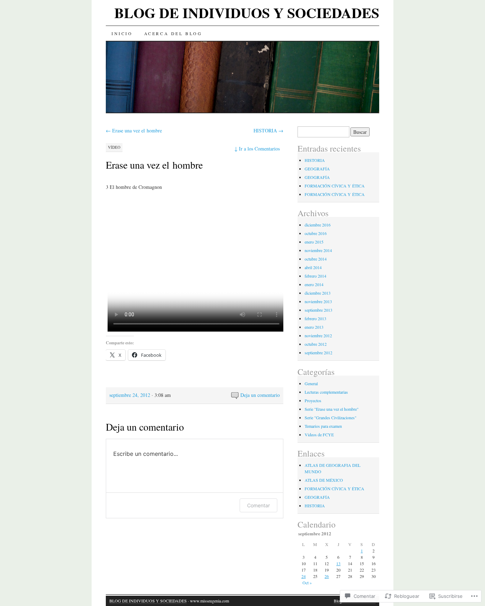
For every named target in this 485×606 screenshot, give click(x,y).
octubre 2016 (316, 233)
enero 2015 (314, 242)
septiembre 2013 (318, 310)
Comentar (258, 505)
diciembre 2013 (318, 293)
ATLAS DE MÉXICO (324, 480)
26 (327, 576)
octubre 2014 (316, 259)
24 (303, 576)
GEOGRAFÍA (317, 168)
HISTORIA (268, 130)
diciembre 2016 (318, 225)
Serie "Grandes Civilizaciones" (330, 417)
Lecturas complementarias (326, 392)
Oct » (307, 582)
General (311, 383)
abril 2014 (313, 267)
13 (338, 563)
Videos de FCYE (319, 434)
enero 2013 (314, 327)
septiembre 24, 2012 (129, 395)
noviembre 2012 (318, 335)
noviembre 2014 (318, 250)
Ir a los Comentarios (257, 148)
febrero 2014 (315, 276)
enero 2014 (314, 284)
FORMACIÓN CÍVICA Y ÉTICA (335, 186)
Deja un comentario (260, 395)
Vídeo (114, 147)
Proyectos (313, 400)
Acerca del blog (173, 33)
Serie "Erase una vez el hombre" (332, 409)
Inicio (122, 33)
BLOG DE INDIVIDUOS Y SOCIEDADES (246, 12)
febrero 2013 (315, 318)
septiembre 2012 (318, 352)
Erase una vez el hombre (134, 130)
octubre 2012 (316, 344)
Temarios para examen (323, 426)
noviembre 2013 (318, 301)
